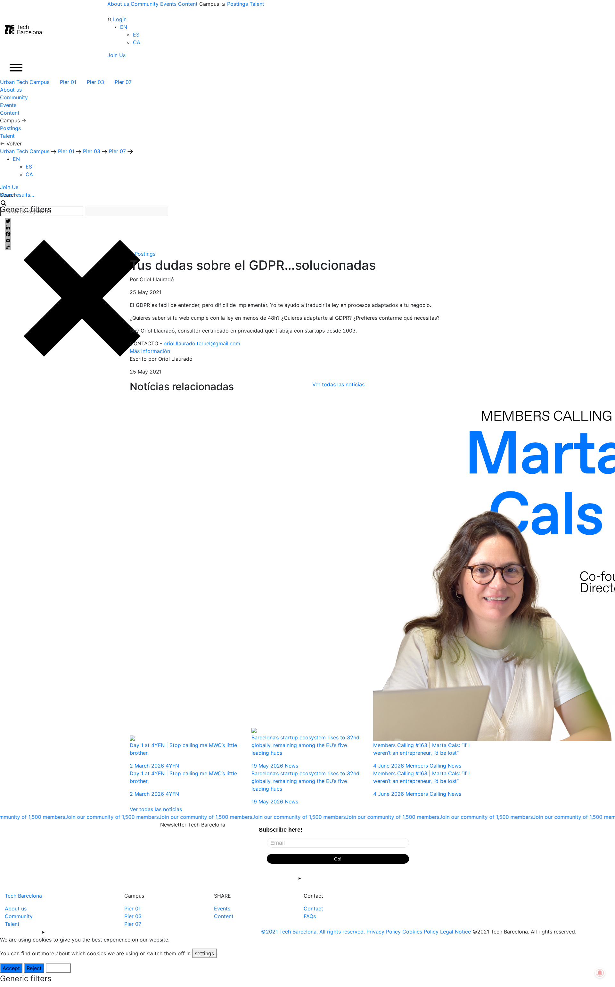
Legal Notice (455, 931)
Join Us (116, 55)
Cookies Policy (420, 931)
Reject (34, 968)
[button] (123, 27)
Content (188, 4)
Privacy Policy (383, 931)
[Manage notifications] (600, 973)
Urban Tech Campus (25, 82)
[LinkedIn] (307, 227)
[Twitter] (307, 221)
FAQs (310, 916)
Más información (150, 351)
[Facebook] (307, 234)
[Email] (307, 240)
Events (168, 4)
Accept (11, 968)
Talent (257, 4)
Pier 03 (96, 82)
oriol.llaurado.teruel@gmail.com (202, 343)
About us (118, 4)
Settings (58, 968)
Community (145, 4)
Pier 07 (124, 82)
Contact (313, 908)
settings (204, 953)
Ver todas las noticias (338, 384)
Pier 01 (69, 82)
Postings (237, 4)
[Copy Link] (307, 246)
